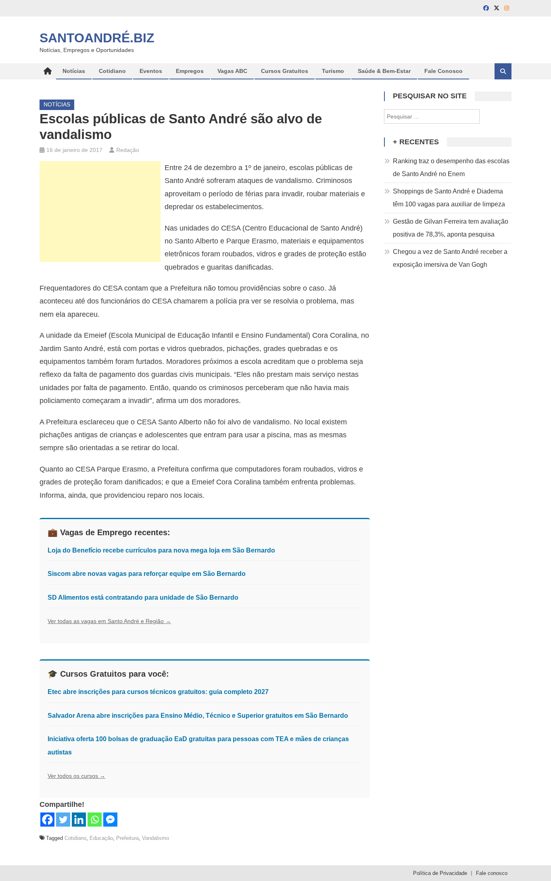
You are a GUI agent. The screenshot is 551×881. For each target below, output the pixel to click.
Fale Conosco (443, 71)
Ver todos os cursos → (76, 776)
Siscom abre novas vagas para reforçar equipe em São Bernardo (147, 573)
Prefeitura (127, 838)
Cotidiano (112, 71)
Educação (101, 838)
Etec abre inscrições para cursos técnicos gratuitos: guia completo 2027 (158, 691)
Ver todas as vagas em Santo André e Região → (109, 621)
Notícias (74, 71)
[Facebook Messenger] (110, 819)
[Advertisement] (100, 211)
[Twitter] (63, 819)
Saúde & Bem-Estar (384, 71)
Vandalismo (155, 838)
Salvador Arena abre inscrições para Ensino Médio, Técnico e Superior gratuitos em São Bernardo (198, 715)
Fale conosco (491, 873)
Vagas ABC (232, 71)
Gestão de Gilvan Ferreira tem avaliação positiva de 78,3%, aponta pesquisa (450, 228)
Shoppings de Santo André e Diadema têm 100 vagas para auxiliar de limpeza (449, 198)
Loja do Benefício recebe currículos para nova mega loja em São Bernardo (161, 550)
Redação (127, 150)
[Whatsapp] (95, 819)
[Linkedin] (79, 819)
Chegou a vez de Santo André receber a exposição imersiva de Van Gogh (450, 258)
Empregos (190, 71)
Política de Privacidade (440, 873)
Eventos (151, 71)
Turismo (333, 71)
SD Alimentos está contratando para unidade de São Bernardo (143, 597)
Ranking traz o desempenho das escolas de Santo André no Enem (451, 167)
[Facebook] (47, 819)
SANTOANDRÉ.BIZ (97, 38)
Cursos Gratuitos (284, 71)
